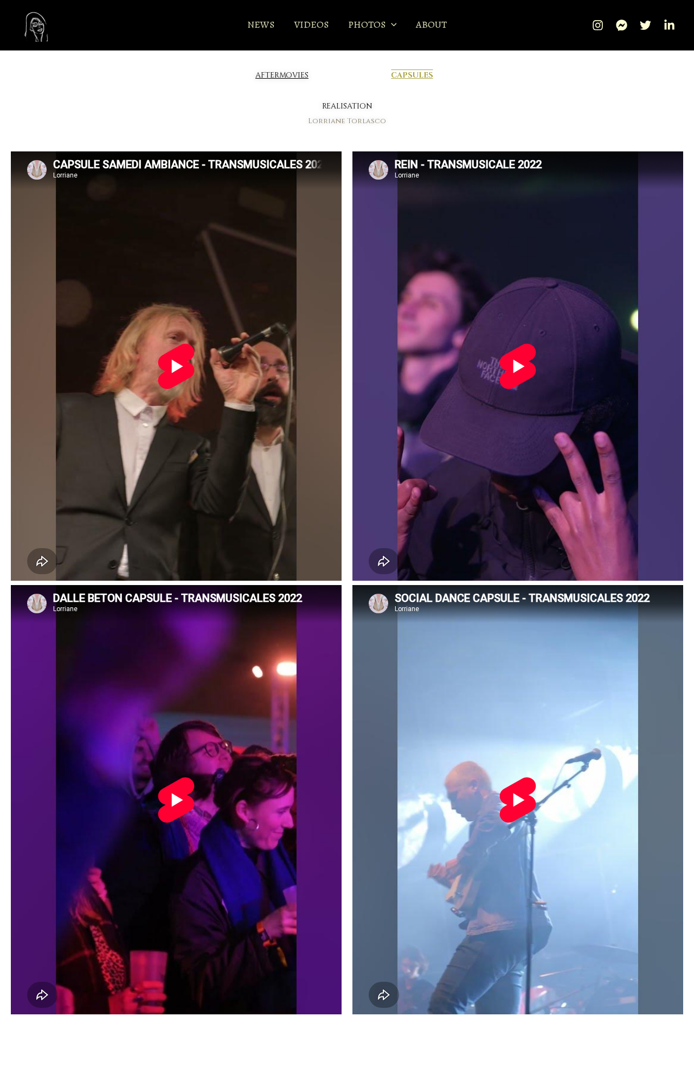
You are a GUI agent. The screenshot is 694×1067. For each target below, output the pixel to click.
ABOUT (431, 24)
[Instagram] (597, 25)
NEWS (260, 24)
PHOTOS (366, 24)
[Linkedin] (669, 25)
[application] (391, 24)
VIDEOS (311, 24)
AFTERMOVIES (282, 75)
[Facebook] (621, 25)
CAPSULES (412, 75)
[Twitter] (645, 25)
